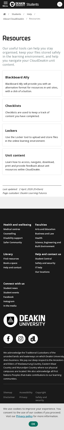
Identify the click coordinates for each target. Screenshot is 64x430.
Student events (11, 292)
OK (33, 424)
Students (33, 4)
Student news (10, 288)
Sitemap (7, 392)
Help (29, 14)
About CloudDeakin (13, 18)
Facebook (8, 296)
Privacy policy (24, 416)
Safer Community (12, 242)
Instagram (8, 301)
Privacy (23, 397)
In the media (10, 305)
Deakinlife (33, 338)
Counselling (9, 233)
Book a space (10, 263)
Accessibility (25, 392)
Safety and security (41, 399)
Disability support (13, 237)
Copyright (40, 392)
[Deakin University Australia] (17, 4)
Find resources (11, 258)
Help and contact (12, 267)
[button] (5, 4)
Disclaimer (9, 397)
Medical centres (11, 229)
